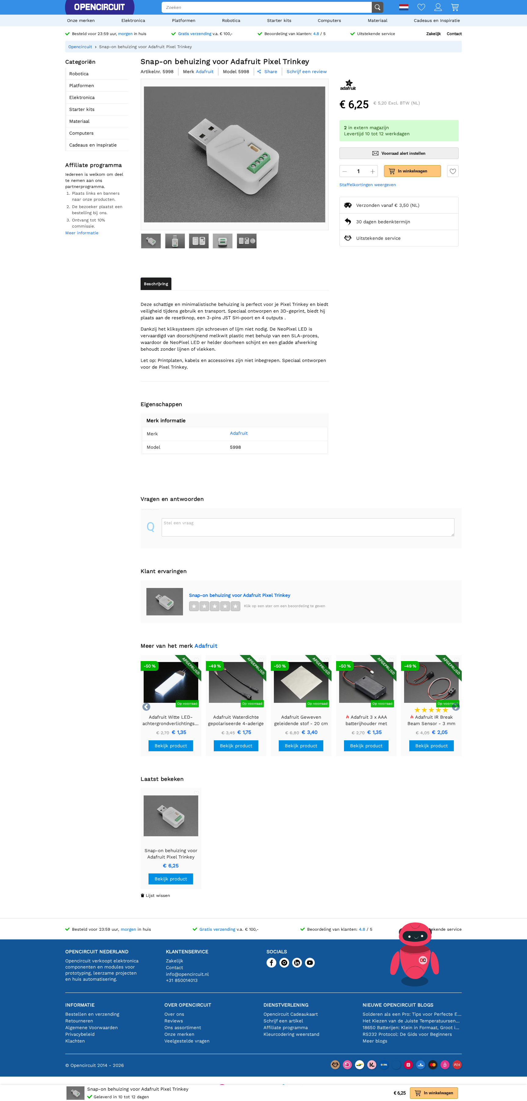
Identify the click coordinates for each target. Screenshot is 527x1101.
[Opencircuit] (99, 7)
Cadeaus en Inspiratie (437, 20)
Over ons (174, 1014)
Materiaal (377, 20)
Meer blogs (375, 1041)
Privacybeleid (80, 1034)
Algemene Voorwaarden (91, 1027)
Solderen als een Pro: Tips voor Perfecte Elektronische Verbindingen (412, 1014)
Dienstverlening (286, 1005)
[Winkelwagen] (450, 7)
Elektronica (133, 20)
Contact (454, 33)
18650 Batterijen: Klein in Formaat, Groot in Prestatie (412, 1027)
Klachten (75, 1041)
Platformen (183, 20)
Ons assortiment (182, 1027)
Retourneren (79, 1021)
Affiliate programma (286, 1027)
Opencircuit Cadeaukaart (291, 1014)
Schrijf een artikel (283, 1021)
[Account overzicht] (433, 7)
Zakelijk (433, 33)
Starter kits (279, 20)
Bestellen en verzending (92, 1014)
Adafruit (239, 433)
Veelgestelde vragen (187, 1041)
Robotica (231, 20)
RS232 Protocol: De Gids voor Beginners (407, 1034)
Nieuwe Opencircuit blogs (398, 1005)
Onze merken (81, 20)
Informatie (80, 1005)
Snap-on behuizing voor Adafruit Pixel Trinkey (239, 595)
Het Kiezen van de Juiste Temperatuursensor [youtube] (412, 1021)
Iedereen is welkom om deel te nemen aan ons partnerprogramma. (94, 180)
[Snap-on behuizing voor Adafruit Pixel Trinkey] (151, 241)
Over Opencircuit (187, 1005)
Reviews (173, 1021)
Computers (329, 20)
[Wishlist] (416, 7)
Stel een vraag (178, 522)
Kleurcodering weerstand (291, 1034)
